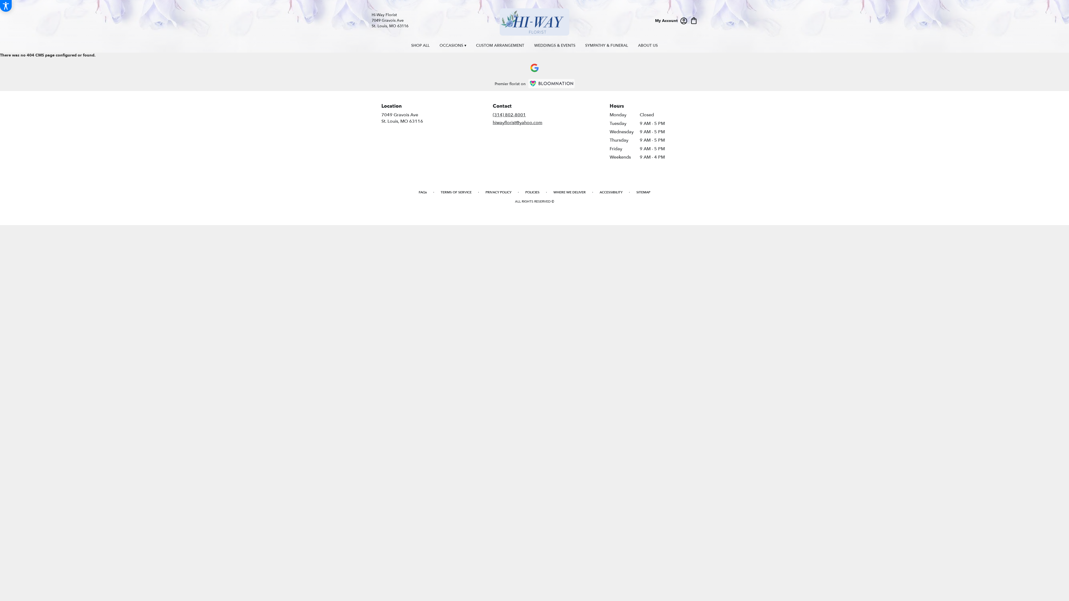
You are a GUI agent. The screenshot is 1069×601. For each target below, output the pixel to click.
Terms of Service (456, 192)
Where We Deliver (569, 192)
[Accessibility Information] (6, 6)
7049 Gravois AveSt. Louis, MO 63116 (402, 118)
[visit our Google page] (534, 68)
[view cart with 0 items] (693, 20)
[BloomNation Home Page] (551, 83)
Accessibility (611, 192)
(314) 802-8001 (509, 115)
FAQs (423, 192)
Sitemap (643, 192)
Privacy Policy (498, 192)
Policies (532, 192)
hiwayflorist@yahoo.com (517, 123)
